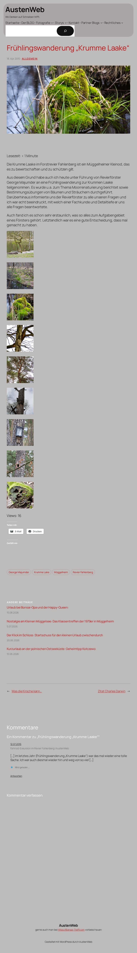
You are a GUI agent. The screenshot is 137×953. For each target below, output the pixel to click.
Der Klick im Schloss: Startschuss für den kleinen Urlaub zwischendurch (55, 635)
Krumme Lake (41, 572)
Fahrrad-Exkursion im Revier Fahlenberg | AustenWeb (39, 748)
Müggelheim (61, 572)
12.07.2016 (15, 744)
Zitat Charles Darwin (111, 691)
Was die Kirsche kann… (27, 691)
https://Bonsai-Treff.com (71, 929)
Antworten (16, 776)
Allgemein (30, 58)
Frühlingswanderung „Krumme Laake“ (68, 48)
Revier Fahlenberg (83, 572)
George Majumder (19, 572)
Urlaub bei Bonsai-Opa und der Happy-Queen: (37, 607)
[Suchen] (65, 31)
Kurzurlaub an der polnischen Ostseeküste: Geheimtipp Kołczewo (51, 648)
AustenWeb (25, 9)
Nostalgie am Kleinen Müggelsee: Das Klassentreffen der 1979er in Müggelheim (60, 621)
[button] (68, 245)
